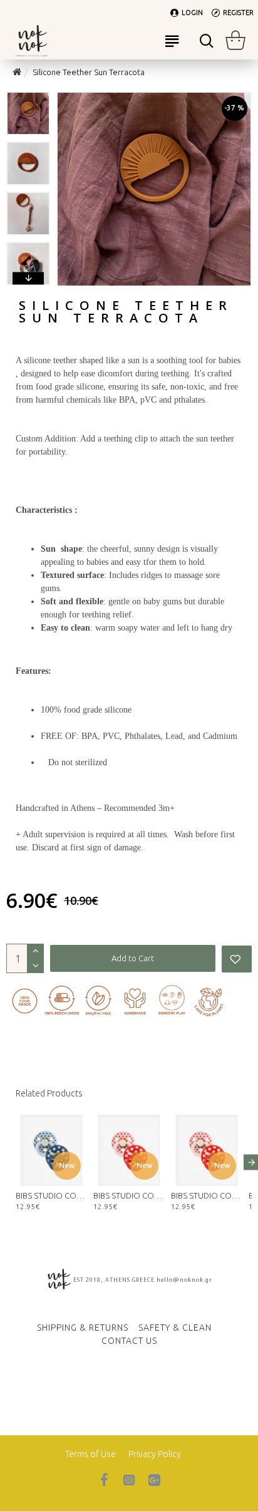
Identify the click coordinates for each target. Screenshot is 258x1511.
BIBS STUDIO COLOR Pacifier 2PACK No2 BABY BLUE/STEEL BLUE (51, 1195)
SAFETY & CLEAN (175, 1328)
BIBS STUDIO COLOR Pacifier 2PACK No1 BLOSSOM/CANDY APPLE (206, 1195)
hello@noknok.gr (184, 1280)
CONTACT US (129, 1341)
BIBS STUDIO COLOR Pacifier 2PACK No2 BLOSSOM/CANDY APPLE (129, 1195)
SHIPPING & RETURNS (82, 1328)
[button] (28, 94)
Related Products (49, 1093)
